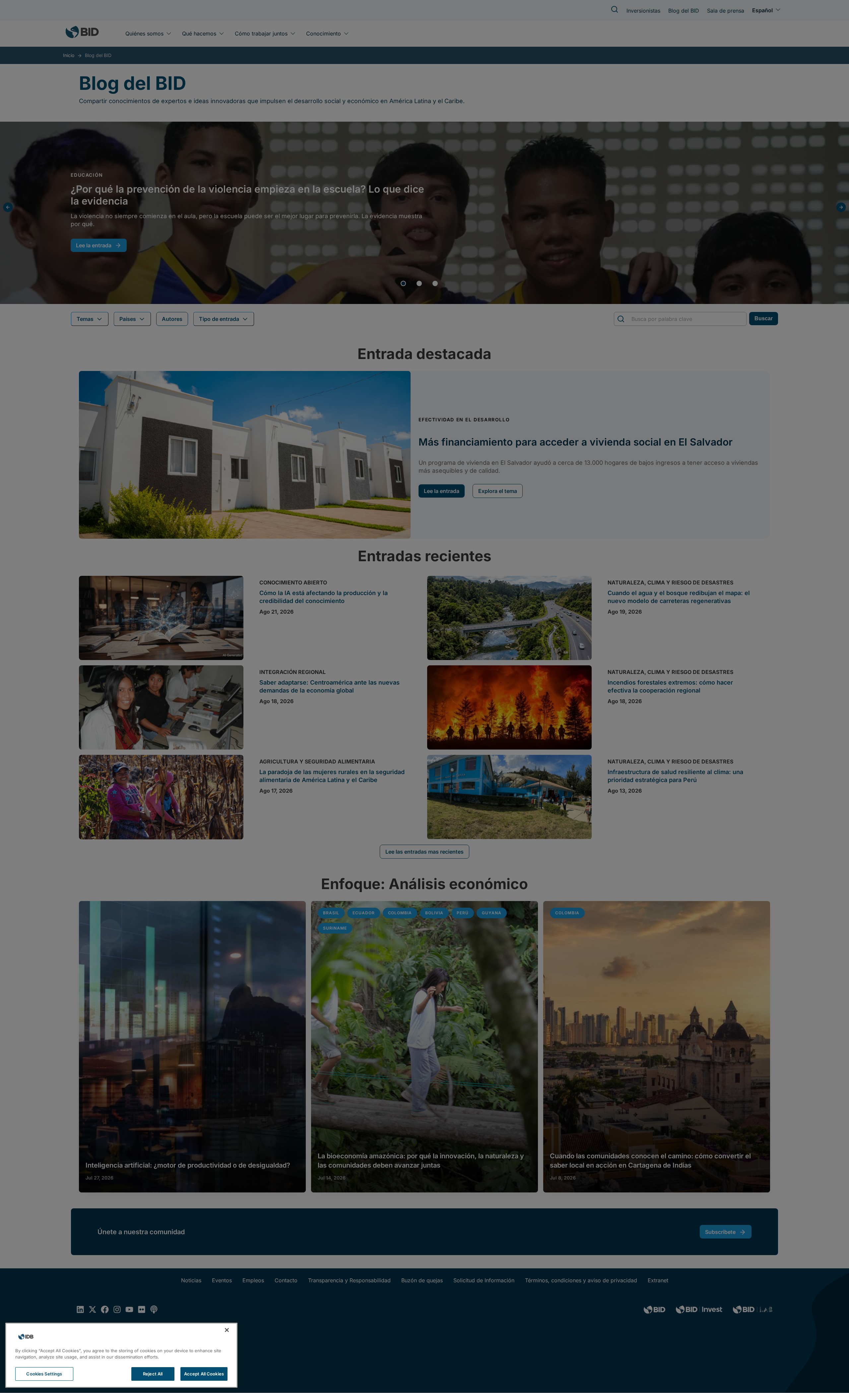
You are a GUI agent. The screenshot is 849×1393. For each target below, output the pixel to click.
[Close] (227, 1330)
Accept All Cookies (204, 1373)
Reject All (153, 1373)
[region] (121, 1355)
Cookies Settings (44, 1373)
